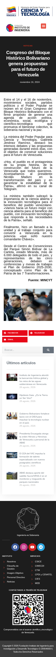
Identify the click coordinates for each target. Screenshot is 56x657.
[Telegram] (41, 547)
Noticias (28, 46)
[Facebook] (15, 547)
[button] (43, 26)
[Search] (48, 350)
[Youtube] (32, 547)
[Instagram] (24, 547)
